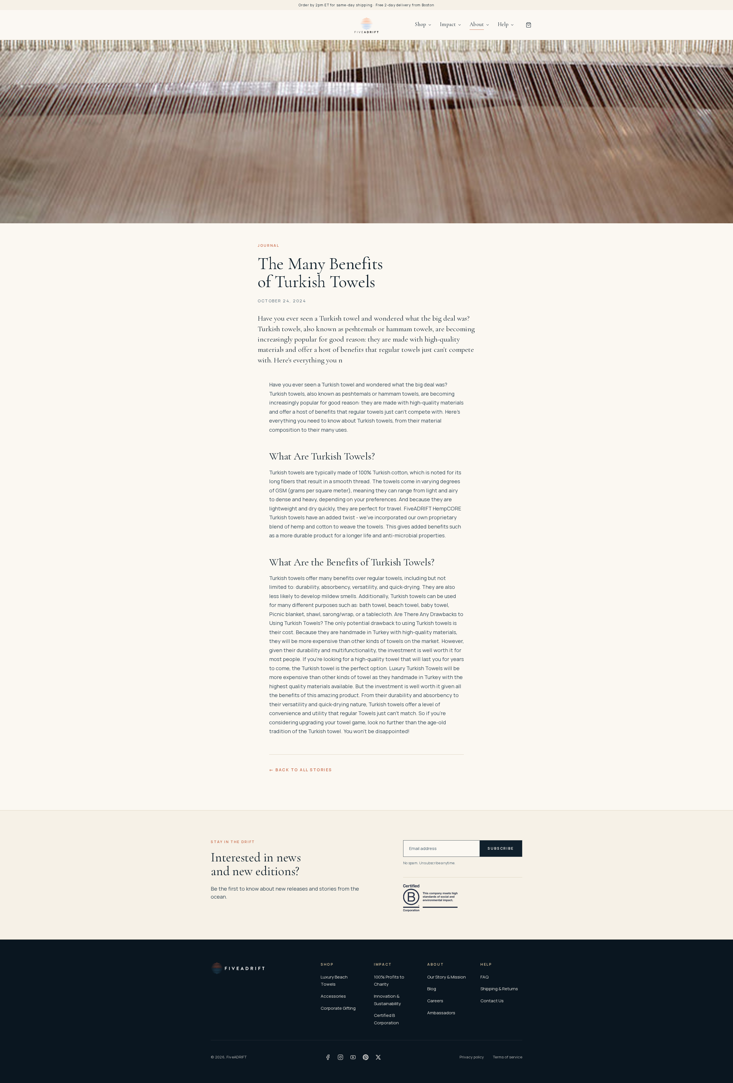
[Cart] (528, 25)
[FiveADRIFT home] (366, 25)
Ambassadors (441, 1013)
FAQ (484, 977)
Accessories (333, 996)
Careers (435, 1001)
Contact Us (492, 1001)
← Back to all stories (300, 769)
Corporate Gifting (338, 1008)
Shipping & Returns (499, 989)
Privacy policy (472, 1057)
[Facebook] (328, 1057)
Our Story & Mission (446, 977)
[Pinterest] (366, 1057)
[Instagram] (340, 1057)
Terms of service (507, 1057)
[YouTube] (353, 1057)
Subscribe (501, 848)
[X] (378, 1057)
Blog (431, 989)
